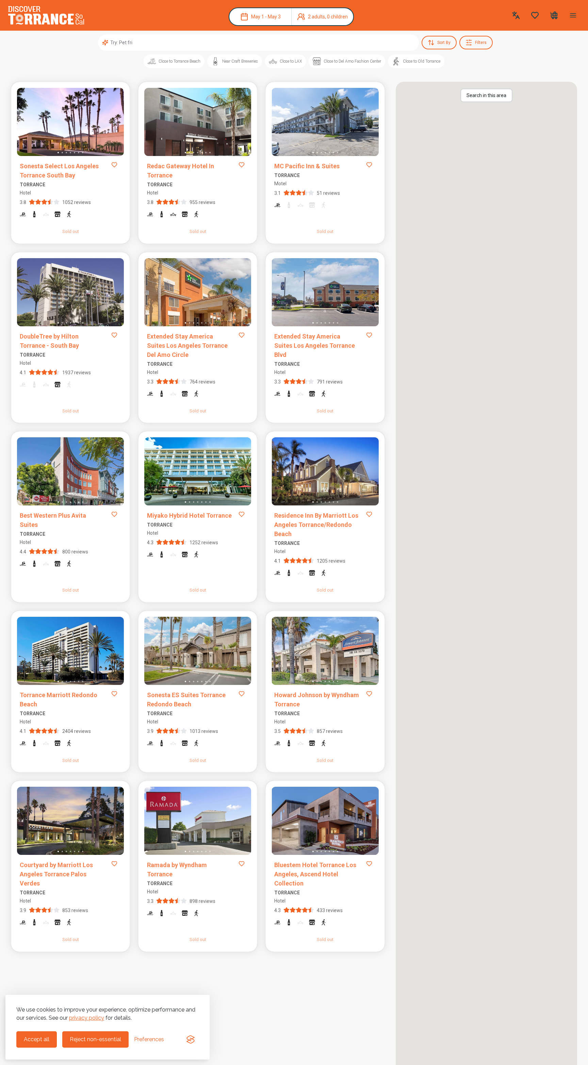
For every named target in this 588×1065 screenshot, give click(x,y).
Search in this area (486, 95)
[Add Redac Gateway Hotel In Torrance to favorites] (241, 164)
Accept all (36, 1039)
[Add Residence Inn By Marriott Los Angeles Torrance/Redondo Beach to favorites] (369, 514)
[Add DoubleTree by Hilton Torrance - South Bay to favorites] (114, 335)
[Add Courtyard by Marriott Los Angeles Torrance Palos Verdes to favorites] (114, 863)
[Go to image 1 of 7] (58, 152)
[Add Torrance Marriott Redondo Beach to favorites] (114, 693)
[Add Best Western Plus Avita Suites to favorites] (114, 514)
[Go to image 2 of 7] (62, 152)
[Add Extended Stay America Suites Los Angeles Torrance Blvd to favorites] (369, 335)
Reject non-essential (95, 1039)
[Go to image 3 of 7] (66, 152)
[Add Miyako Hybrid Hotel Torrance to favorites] (241, 514)
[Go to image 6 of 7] (78, 152)
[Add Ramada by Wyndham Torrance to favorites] (241, 863)
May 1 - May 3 (266, 16)
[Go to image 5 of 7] (74, 152)
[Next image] (113, 123)
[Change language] (516, 15)
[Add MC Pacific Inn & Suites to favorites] (369, 164)
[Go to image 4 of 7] (70, 152)
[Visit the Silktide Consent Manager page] (190, 1039)
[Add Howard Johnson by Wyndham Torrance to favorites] (369, 693)
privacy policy (86, 1018)
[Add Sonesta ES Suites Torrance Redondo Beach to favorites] (241, 693)
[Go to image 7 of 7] (82, 152)
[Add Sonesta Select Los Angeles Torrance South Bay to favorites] (114, 164)
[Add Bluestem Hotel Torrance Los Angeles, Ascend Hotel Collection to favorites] (369, 863)
